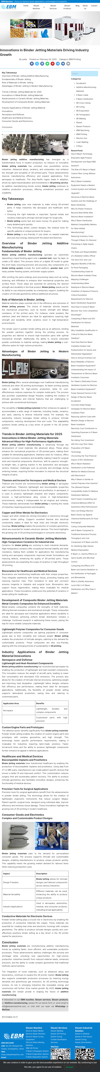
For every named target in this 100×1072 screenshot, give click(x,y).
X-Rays (79, 146)
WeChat (6, 1009)
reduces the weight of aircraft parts (34, 673)
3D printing (55, 646)
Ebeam (79, 122)
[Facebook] (32, 64)
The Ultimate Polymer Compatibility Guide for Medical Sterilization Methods (84, 491)
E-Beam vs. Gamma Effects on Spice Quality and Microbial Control (84, 558)
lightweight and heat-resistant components (48, 670)
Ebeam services (43, 999)
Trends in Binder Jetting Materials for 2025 (22, 92)
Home (25, 5)
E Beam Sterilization (84, 99)
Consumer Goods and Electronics (17, 121)
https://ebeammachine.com (12, 1054)
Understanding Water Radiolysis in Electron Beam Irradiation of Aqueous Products (84, 287)
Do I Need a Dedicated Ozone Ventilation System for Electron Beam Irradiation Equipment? (84, 385)
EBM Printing (75, 59)
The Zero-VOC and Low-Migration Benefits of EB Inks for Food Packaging (83, 264)
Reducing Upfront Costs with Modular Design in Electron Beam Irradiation (83, 420)
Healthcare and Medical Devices (17, 118)
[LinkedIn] (42, 64)
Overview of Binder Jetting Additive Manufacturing (25, 76)
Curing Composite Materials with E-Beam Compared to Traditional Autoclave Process (83, 530)
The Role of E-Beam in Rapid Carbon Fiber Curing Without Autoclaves (83, 173)
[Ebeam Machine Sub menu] (44, 7)
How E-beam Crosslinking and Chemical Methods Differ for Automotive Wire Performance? (84, 503)
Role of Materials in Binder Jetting (17, 82)
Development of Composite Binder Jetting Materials (26, 102)
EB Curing (80, 107)
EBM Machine (7, 1)
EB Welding (81, 118)
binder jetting (49, 186)
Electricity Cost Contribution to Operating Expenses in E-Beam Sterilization (84, 432)
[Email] (68, 64)
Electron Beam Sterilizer (35, 1034)
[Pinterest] (53, 64)
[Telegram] (58, 64)
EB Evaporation (82, 111)
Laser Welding (82, 142)
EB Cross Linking (83, 103)
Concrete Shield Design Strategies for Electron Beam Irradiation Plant (83, 409)
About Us (85, 7)
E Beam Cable (82, 95)
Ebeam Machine (36, 7)
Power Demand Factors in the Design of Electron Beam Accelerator (83, 397)
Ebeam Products (67, 7)
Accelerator (81, 83)
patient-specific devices (53, 770)
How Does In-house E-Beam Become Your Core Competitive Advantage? (84, 311)
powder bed (46, 258)
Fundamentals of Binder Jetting (16, 79)
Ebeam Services (53, 7)
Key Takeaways (9, 72)
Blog (77, 5)
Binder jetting (14, 204)
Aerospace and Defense (13, 114)
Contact (94, 5)
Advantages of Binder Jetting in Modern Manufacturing (27, 86)
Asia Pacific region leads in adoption (50, 179)
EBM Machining (82, 130)
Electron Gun (81, 138)
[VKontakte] (63, 64)
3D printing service (59, 182)
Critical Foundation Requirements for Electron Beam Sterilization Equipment (83, 299)
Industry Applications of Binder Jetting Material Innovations (23, 109)
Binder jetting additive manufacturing (23, 159)
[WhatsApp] (47, 64)
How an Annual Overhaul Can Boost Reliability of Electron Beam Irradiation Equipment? (83, 362)
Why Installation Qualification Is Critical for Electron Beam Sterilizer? (84, 334)
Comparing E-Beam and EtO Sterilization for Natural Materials (83, 322)
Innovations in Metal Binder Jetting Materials (22, 95)
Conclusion (7, 127)
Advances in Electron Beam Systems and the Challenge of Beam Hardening (84, 201)
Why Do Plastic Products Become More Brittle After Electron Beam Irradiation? (82, 213)
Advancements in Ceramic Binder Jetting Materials (25, 98)
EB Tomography (83, 114)
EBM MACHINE (7, 1043)
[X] (37, 64)
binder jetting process (13, 306)
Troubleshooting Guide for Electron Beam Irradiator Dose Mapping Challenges (83, 275)
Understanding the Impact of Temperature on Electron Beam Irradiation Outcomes (84, 373)
